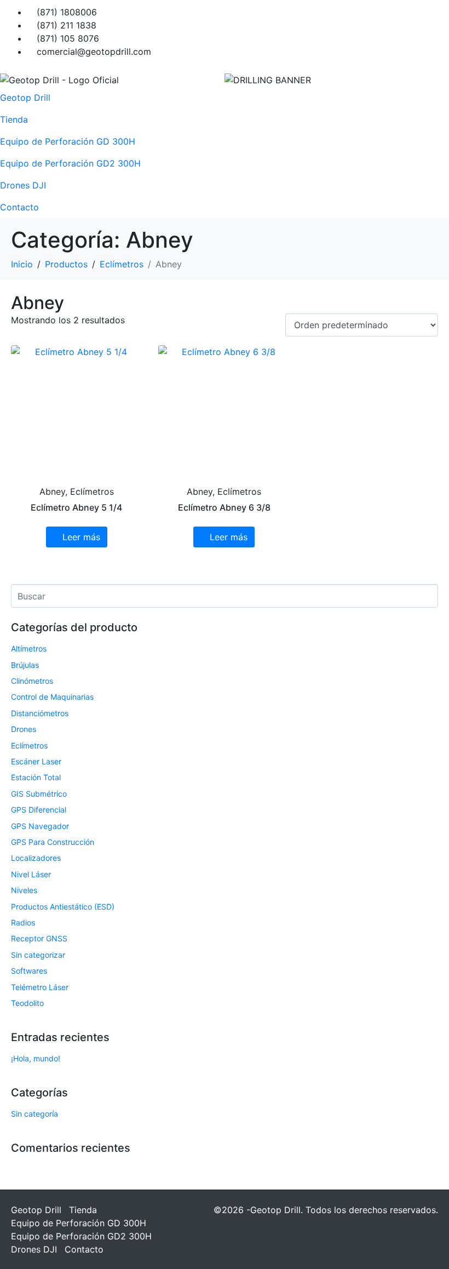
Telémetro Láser (39, 987)
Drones (23, 729)
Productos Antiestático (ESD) (62, 906)
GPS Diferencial (38, 809)
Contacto (19, 207)
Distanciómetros (39, 713)
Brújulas (25, 665)
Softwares (29, 970)
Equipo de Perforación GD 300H (67, 141)
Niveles (24, 890)
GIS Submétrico (39, 793)
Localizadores (36, 857)
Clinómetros (32, 680)
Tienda (14, 119)
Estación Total (36, 777)
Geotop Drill (25, 97)
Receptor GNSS (39, 938)
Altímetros (29, 648)
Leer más (81, 536)
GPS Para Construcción (52, 842)
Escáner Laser (36, 761)
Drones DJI (23, 185)
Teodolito (27, 1003)
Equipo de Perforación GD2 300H (70, 163)
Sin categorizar (38, 954)
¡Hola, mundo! (35, 1058)
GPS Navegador (40, 826)
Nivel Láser (31, 874)
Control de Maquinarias (52, 696)
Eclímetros (29, 745)
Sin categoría (34, 1113)
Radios (23, 922)
